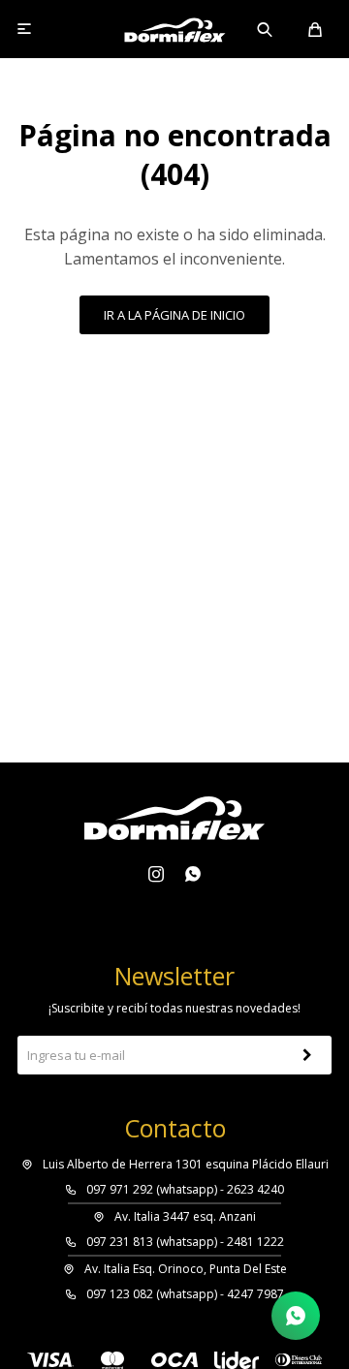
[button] (265, 29)
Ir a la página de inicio (174, 315)
